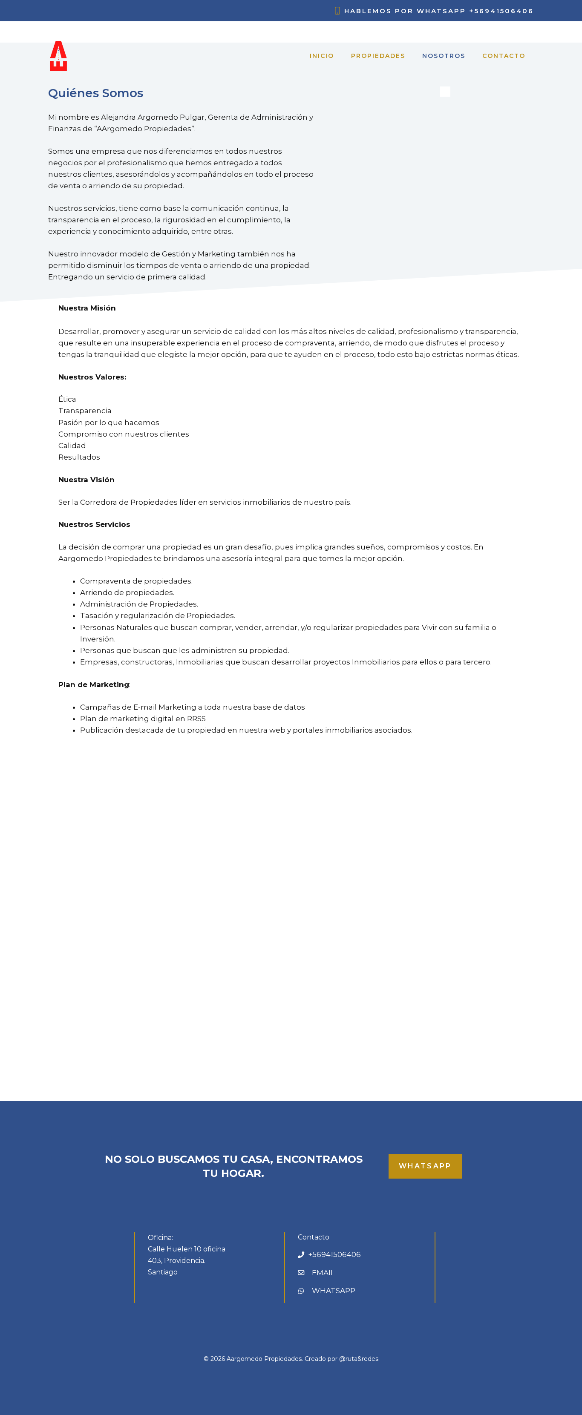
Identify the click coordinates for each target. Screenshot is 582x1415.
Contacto (503, 56)
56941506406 (336, 1254)
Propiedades (378, 56)
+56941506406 (501, 11)
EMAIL (323, 1272)
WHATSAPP (333, 1290)
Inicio (322, 56)
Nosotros (443, 56)
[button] (45, 917)
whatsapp (425, 1166)
